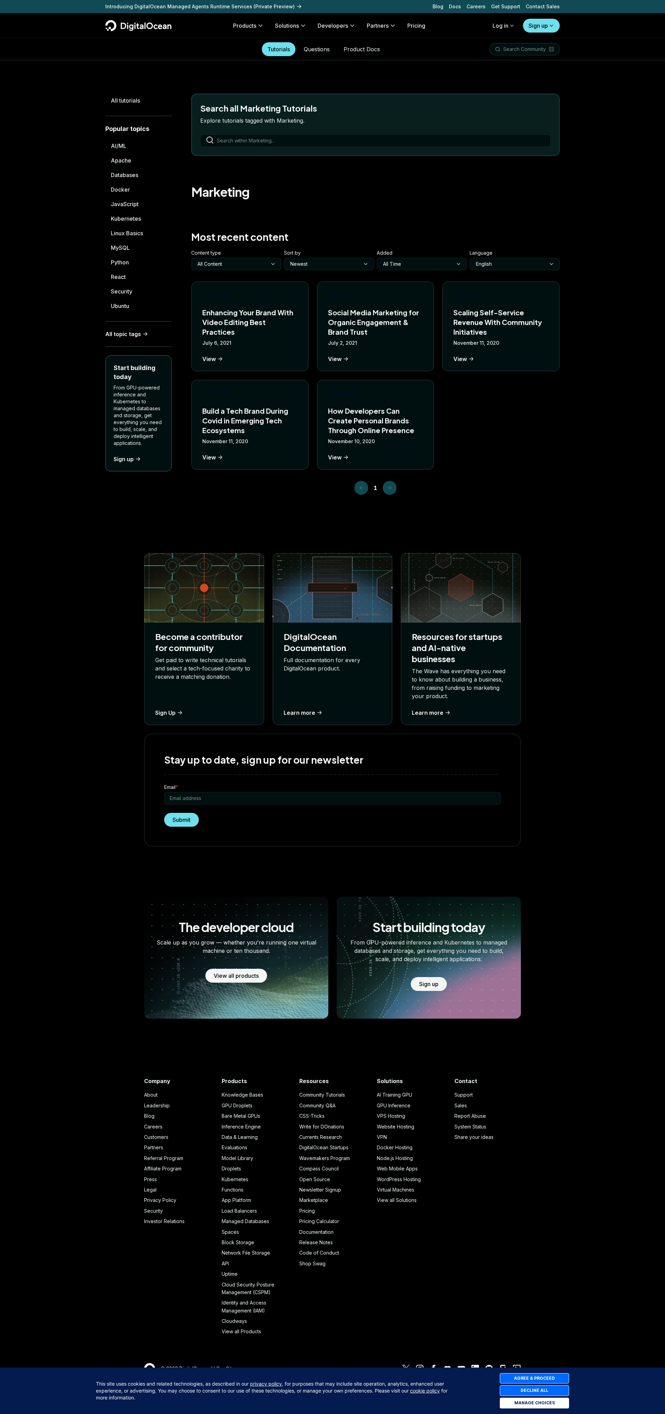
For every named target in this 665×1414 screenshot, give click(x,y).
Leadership (157, 1105)
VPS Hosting (391, 1116)
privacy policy (266, 1384)
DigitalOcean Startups (323, 1147)
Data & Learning (240, 1137)
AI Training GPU (394, 1095)
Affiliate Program (162, 1168)
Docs (455, 6)
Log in (500, 25)
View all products (236, 975)
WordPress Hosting (399, 1179)
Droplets (231, 1168)
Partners (153, 1147)
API (225, 1263)
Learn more (299, 712)
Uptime (230, 1274)
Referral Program (163, 1158)
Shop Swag (312, 1263)
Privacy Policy (160, 1200)
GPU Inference (393, 1105)
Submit (181, 819)
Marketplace (313, 1200)
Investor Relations (164, 1221)
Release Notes (316, 1242)
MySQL (120, 247)
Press (150, 1179)
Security (121, 291)
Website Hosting (395, 1127)
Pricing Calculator (319, 1221)
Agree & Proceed (534, 1378)
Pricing (307, 1211)
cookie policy (425, 1391)
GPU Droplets (237, 1105)
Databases (124, 175)
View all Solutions (397, 1200)
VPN (382, 1137)
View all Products (241, 1331)
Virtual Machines (395, 1190)
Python (120, 262)
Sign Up (165, 712)
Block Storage (238, 1242)
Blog (438, 6)
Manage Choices (534, 1402)
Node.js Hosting (395, 1158)
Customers (156, 1137)
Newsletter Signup (320, 1190)
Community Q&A (317, 1105)
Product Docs (362, 49)
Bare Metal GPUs (241, 1116)
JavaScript (125, 204)
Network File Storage (246, 1253)
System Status (470, 1127)
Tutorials (278, 49)
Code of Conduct (319, 1253)
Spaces (230, 1232)
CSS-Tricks (312, 1116)
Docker (120, 189)
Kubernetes (126, 218)
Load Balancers (239, 1211)
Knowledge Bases (242, 1095)
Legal (150, 1190)
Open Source (314, 1179)
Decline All (534, 1390)
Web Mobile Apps (397, 1168)
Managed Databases (245, 1221)
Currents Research (320, 1137)
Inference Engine (241, 1127)
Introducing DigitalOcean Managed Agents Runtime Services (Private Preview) (200, 6)
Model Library (237, 1158)
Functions (232, 1190)
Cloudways (234, 1321)
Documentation (316, 1232)
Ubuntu (120, 305)
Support (463, 1095)
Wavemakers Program (324, 1158)
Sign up (538, 25)
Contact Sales (543, 6)
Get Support (505, 6)
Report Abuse (470, 1116)
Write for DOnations (321, 1127)
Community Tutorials (322, 1095)
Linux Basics (127, 233)
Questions (317, 49)
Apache (121, 160)
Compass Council (319, 1168)
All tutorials (125, 100)
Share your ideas (474, 1137)
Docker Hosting (395, 1147)
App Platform (236, 1200)
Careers (476, 6)
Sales (460, 1105)
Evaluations (234, 1147)
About (151, 1095)
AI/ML (118, 145)
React (118, 276)
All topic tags (123, 334)
